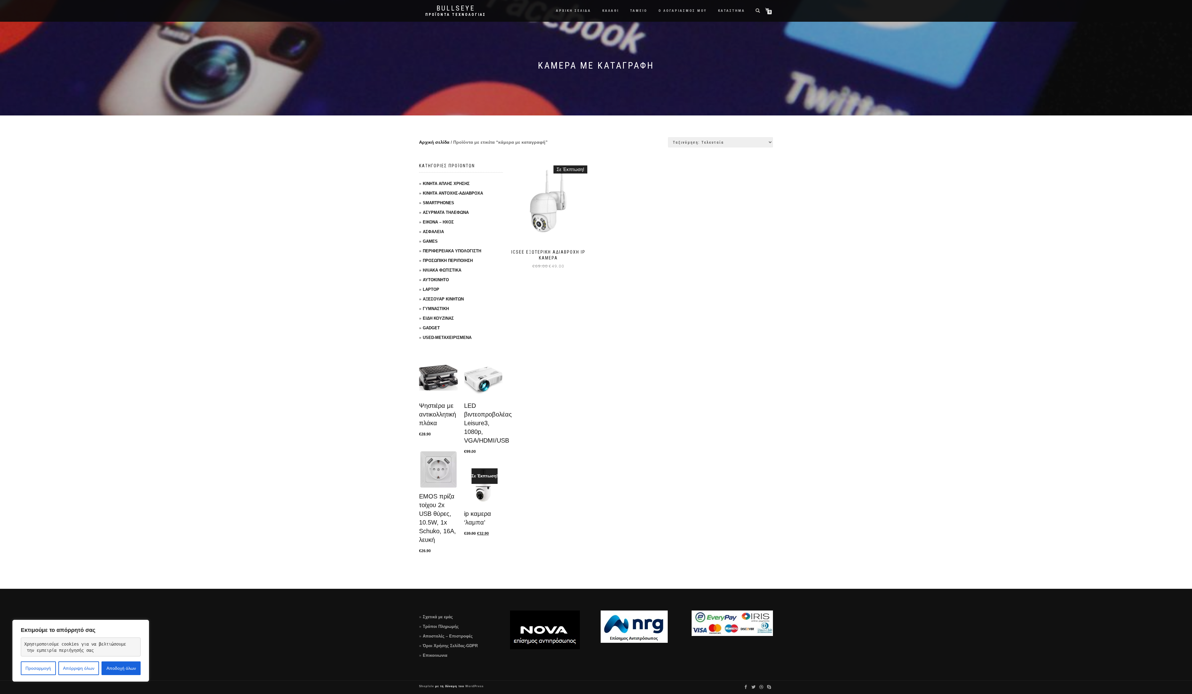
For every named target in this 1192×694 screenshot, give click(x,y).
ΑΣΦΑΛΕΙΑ (433, 231)
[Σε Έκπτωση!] (483, 486)
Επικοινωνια (435, 655)
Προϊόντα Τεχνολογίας (455, 14)
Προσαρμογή (38, 668)
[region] (80, 651)
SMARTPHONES (438, 203)
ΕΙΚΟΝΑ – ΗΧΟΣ (438, 222)
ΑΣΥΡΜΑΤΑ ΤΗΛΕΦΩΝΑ (446, 212)
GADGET (431, 328)
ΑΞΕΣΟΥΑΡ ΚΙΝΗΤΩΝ (443, 299)
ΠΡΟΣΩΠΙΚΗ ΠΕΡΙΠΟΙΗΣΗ (448, 260)
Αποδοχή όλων (121, 668)
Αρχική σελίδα (434, 142)
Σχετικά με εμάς (438, 617)
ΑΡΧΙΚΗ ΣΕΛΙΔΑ (573, 11)
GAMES (430, 241)
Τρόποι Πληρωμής (441, 626)
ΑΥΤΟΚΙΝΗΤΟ (436, 279)
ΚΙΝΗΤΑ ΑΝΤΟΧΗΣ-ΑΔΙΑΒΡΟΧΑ (453, 193)
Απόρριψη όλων (78, 668)
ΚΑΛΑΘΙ (610, 11)
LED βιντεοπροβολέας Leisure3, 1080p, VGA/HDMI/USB (488, 423)
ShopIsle (427, 686)
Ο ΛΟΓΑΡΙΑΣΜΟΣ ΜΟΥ (682, 11)
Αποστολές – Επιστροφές (448, 636)
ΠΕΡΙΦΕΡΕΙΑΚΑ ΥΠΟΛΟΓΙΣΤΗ (452, 251)
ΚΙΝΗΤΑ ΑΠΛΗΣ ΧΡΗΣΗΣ (446, 183)
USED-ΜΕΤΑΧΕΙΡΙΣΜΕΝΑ (447, 337)
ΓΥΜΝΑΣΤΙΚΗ (436, 308)
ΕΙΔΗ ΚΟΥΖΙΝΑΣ (438, 318)
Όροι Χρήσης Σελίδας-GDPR (450, 645)
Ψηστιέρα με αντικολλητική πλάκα (437, 414)
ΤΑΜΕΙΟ (638, 11)
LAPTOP (431, 289)
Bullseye (455, 8)
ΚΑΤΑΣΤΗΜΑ (731, 11)
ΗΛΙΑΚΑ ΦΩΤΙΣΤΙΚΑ (442, 270)
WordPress (474, 686)
